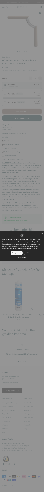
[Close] (42, 233)
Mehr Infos (35, 248)
